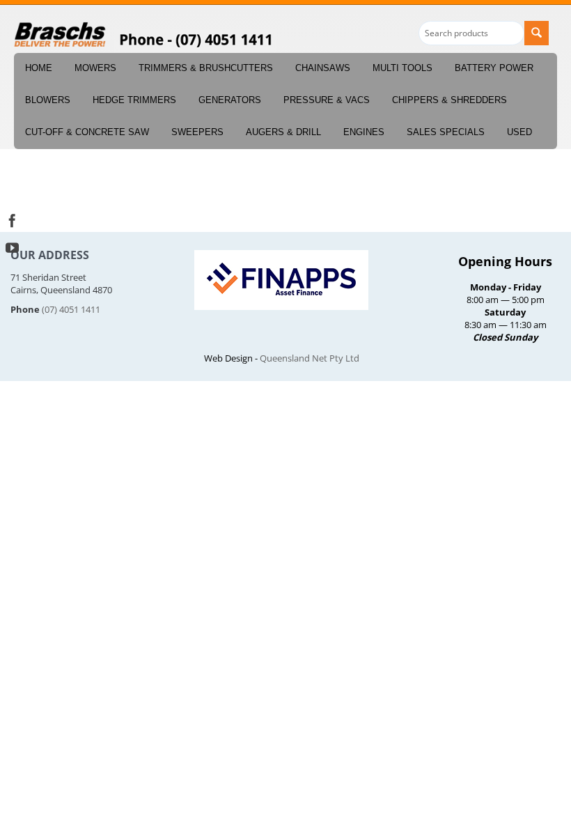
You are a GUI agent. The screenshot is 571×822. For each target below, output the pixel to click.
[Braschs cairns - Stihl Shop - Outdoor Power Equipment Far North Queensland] (60, 35)
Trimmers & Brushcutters (206, 68)
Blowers (47, 100)
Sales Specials (446, 132)
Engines (363, 132)
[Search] (536, 33)
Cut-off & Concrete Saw (87, 132)
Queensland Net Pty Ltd (309, 358)
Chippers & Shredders (449, 100)
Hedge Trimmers (134, 100)
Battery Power (494, 68)
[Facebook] (12, 219)
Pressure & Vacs (326, 100)
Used (519, 132)
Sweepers (197, 132)
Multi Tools (402, 68)
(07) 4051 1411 (71, 309)
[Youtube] (12, 246)
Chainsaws (322, 68)
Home (38, 68)
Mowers (95, 68)
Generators (229, 100)
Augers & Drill (283, 132)
